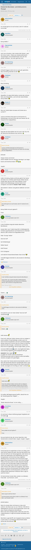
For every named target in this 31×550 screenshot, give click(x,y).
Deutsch (4, 542)
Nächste (17, 15)
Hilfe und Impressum (5, 546)
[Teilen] (28, 24)
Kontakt (3, 544)
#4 (29, 67)
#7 (29, 107)
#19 (29, 448)
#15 (29, 323)
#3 (29, 51)
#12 (29, 221)
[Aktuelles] (26, 1)
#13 (29, 271)
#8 (29, 129)
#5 (29, 81)
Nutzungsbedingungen (11, 544)
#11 (29, 198)
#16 (29, 375)
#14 (29, 302)
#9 (29, 142)
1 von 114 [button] (11, 15)
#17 (29, 411)
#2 (29, 39)
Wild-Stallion (5, 11)
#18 (29, 425)
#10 (29, 175)
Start (13, 546)
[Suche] (29, 1)
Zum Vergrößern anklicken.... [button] (15, 287)
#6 (29, 92)
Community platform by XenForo (13, 548)
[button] (2, 1)
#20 (29, 488)
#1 (29, 24)
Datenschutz (20, 544)
